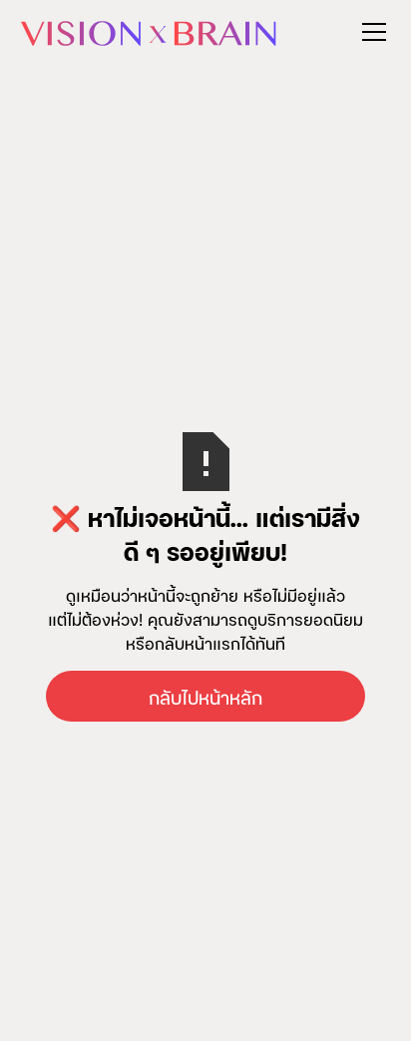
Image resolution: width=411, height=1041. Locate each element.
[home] (148, 31)
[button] (370, 32)
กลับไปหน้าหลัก (205, 696)
